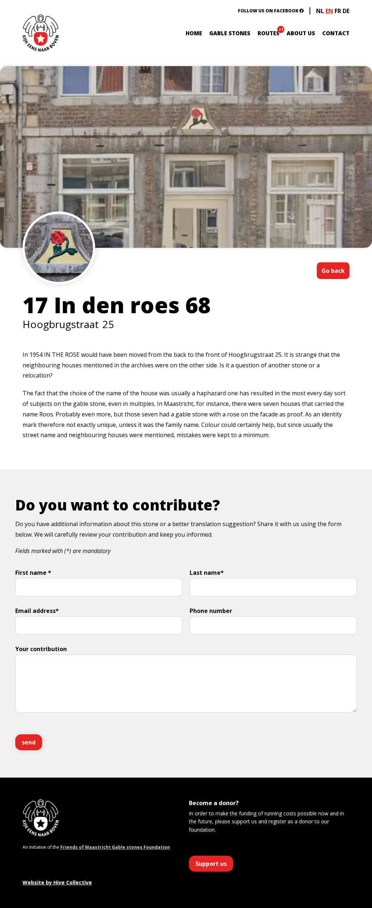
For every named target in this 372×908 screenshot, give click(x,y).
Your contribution (41, 649)
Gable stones (229, 33)
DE (346, 11)
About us (301, 33)
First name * (33, 572)
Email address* (37, 610)
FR (338, 11)
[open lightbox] (59, 269)
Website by (57, 882)
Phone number (211, 610)
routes (268, 33)
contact (335, 33)
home (194, 33)
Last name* (207, 572)
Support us (211, 864)
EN (329, 11)
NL (320, 11)
